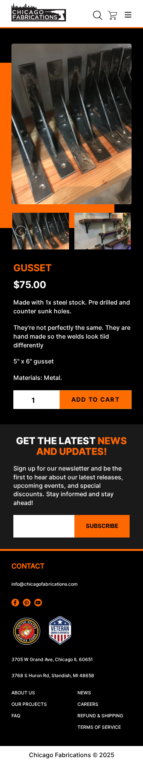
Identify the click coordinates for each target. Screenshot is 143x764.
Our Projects (29, 704)
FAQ (15, 715)
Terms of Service (99, 727)
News (84, 693)
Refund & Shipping (100, 715)
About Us (23, 693)
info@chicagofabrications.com (44, 584)
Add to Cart (95, 399)
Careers (87, 704)
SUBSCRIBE (102, 526)
